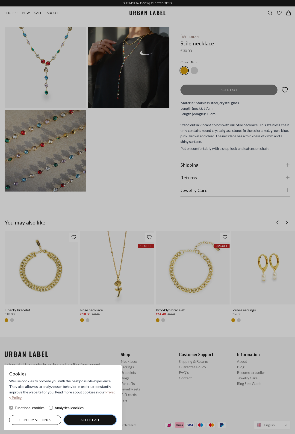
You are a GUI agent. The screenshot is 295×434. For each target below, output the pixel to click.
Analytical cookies (69, 407)
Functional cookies (29, 407)
